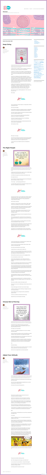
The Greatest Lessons (36, 42)
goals (34, 70)
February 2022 (36, 54)
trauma (40, 76)
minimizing (4, 51)
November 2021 (36, 56)
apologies (38, 62)
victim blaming (37, 77)
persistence (7, 51)
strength (34, 75)
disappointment (36, 66)
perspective (36, 72)
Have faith (35, 40)
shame (43, 74)
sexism (41, 74)
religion (35, 74)
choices (6, 50)
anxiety (36, 62)
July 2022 (35, 52)
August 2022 (35, 51)
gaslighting (6, 361)
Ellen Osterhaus (4, 152)
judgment (40, 70)
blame (34, 63)
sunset (41, 75)
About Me (31, 8)
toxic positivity (36, 76)
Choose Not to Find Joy (11, 302)
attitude (4, 50)
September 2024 (36, 49)
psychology (35, 73)
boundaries (39, 63)
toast (3, 156)
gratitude (8, 50)
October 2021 (35, 57)
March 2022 (35, 53)
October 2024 (35, 48)
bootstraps (36, 63)
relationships (4, 155)
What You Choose (36, 41)
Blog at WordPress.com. (8, 471)
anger (34, 62)
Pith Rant (5, 11)
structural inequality (38, 75)
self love (7, 155)
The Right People (9, 148)
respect (36, 74)
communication (40, 64)
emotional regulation (41, 66)
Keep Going (7, 44)
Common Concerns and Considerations (38, 8)
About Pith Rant (26, 8)
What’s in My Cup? (36, 43)
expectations (36, 67)
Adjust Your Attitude (10, 355)
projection (40, 72)
